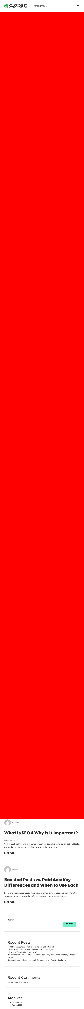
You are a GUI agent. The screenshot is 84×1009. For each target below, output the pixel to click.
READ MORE (10, 853)
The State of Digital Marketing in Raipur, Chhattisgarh (31, 949)
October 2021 (17, 1002)
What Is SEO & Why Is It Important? (41, 833)
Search (11, 920)
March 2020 (17, 1005)
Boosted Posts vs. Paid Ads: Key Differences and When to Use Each (37, 960)
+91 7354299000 (40, 6)
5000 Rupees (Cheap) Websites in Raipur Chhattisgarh (31, 947)
